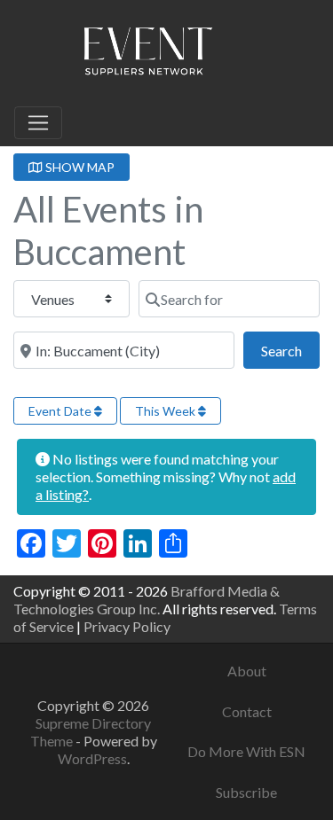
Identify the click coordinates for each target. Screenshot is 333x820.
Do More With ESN (246, 751)
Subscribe (246, 792)
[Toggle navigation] (38, 123)
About (246, 670)
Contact (247, 711)
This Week (166, 410)
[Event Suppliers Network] (147, 54)
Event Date (61, 410)
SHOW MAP (79, 167)
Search (290, 350)
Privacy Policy (126, 626)
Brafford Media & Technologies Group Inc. (146, 599)
